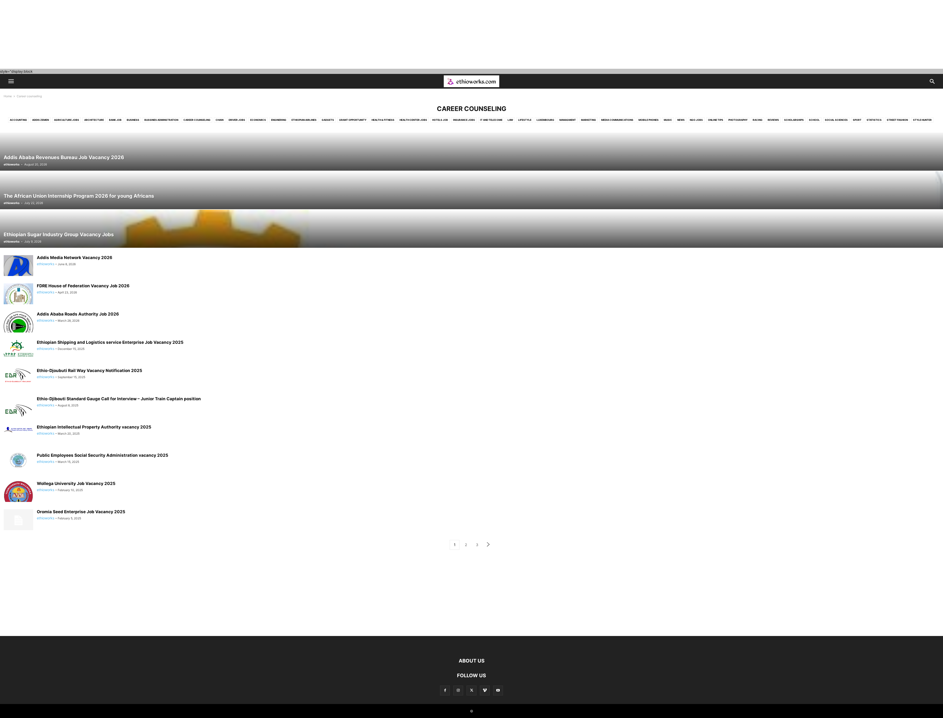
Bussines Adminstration (161, 119)
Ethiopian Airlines (304, 119)
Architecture (94, 119)
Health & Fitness (383, 119)
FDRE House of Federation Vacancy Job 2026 (83, 285)
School (814, 119)
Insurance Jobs (464, 119)
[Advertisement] (147, 34)
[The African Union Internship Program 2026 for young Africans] (471, 190)
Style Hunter (922, 119)
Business (133, 119)
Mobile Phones (648, 119)
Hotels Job (440, 119)
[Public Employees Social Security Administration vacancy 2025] (18, 460)
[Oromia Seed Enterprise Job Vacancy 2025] (18, 520)
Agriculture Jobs (66, 119)
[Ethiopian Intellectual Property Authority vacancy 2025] (18, 430)
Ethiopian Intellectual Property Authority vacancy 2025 (94, 427)
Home (8, 96)
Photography (738, 119)
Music (668, 119)
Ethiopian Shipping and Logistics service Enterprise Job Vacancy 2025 (110, 342)
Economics (258, 119)
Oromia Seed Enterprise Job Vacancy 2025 (81, 511)
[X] (471, 690)
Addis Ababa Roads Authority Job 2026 (78, 314)
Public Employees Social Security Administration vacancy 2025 (102, 455)
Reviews (773, 119)
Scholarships (794, 119)
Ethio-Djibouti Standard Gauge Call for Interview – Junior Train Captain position (119, 398)
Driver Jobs (237, 119)
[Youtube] (498, 690)
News (681, 119)
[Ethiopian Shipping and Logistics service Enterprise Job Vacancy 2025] (18, 348)
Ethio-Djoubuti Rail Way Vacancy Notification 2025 (89, 370)
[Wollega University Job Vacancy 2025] (18, 494)
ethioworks (12, 164)
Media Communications (617, 119)
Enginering (278, 119)
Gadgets (328, 119)
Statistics (874, 119)
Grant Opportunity (352, 119)
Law (510, 119)
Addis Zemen (40, 119)
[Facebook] (445, 690)
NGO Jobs (696, 119)
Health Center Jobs (413, 119)
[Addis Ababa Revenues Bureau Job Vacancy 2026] (471, 152)
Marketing (588, 119)
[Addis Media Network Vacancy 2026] (18, 268)
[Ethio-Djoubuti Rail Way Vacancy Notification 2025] (18, 376)
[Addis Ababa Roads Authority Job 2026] (18, 325)
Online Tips (715, 119)
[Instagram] (458, 690)
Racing (758, 119)
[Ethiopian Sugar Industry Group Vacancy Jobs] (471, 229)
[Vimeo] (485, 690)
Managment (567, 119)
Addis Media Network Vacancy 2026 (74, 257)
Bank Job (115, 119)
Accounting (18, 119)
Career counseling (196, 119)
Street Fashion (897, 119)
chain (219, 119)
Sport (857, 119)
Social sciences (836, 119)
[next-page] (488, 545)
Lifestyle (524, 119)
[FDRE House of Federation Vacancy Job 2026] (18, 296)
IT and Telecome (491, 119)
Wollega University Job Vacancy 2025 (76, 483)
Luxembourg (545, 119)
